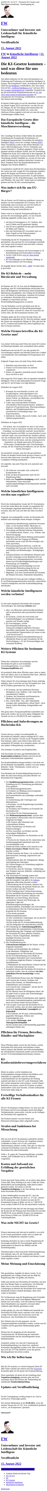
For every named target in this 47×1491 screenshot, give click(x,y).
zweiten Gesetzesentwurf (14, 90)
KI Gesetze (10, 1480)
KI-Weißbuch (14, 86)
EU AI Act (10, 1476)
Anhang (36, 880)
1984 (30, 266)
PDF (12, 142)
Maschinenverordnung (15, 1485)
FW (4, 23)
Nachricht (38, 1369)
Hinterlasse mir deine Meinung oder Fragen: (18, 1469)
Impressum (5, 1489)
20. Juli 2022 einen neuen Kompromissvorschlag (21, 93)
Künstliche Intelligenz (24, 54)
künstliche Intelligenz (14, 1482)
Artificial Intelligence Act (22, 88)
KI (7, 1478)
